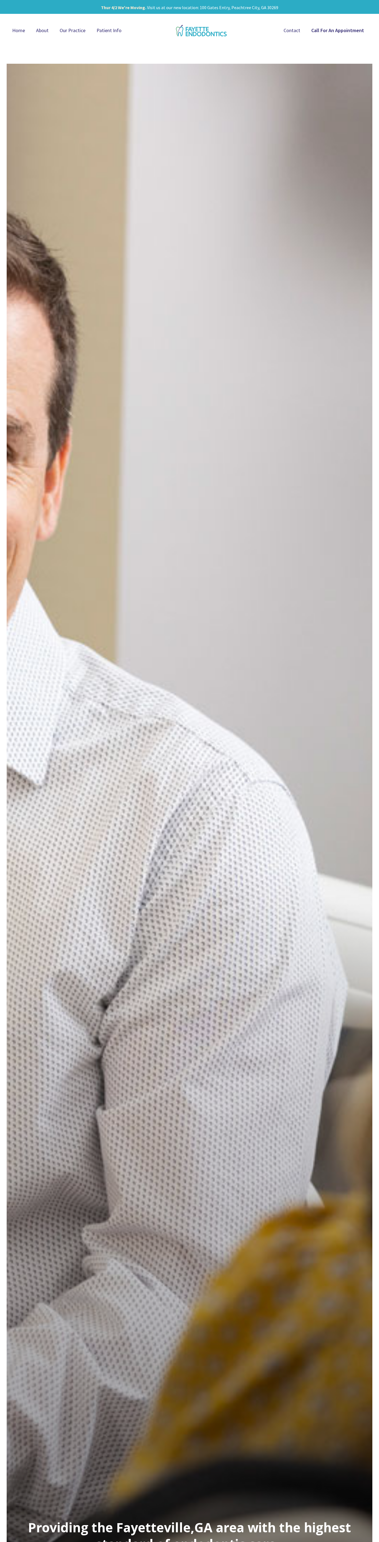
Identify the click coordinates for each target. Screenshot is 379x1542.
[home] (201, 31)
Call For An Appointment (337, 30)
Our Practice (72, 30)
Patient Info (109, 30)
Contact (292, 30)
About (42, 30)
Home (18, 30)
